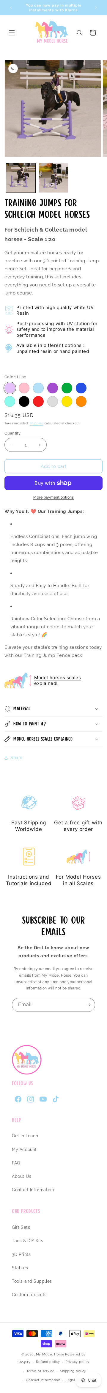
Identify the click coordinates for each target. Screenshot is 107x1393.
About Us (22, 1176)
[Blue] (81, 388)
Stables (20, 1267)
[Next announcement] (96, 7)
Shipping (36, 423)
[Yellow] (67, 401)
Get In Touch (25, 1135)
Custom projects (29, 1294)
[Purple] (52, 388)
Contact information (43, 1380)
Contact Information (33, 1189)
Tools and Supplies (32, 1281)
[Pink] (24, 388)
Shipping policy (73, 1371)
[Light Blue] (38, 388)
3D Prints (21, 1254)
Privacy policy (77, 1362)
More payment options (53, 497)
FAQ (16, 1163)
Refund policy (48, 1362)
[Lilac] (9, 388)
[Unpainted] (52, 401)
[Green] (67, 388)
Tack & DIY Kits (27, 1240)
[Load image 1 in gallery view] (21, 178)
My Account (24, 1149)
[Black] (24, 401)
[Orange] (81, 401)
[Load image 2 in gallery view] (53, 178)
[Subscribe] (88, 1005)
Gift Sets (21, 1227)
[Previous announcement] (11, 7)
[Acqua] (9, 401)
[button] (11, 32)
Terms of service (40, 1371)
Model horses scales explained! (57, 680)
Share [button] (16, 757)
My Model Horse (50, 1354)
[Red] (38, 401)
